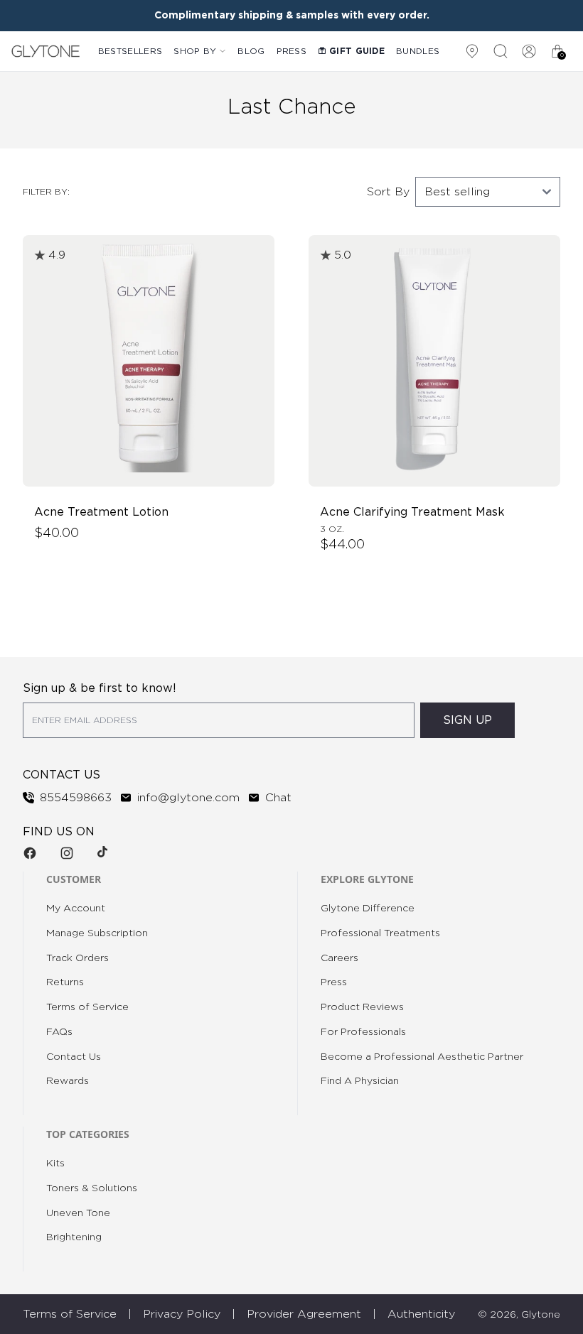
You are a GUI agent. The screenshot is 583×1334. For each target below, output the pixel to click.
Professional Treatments (380, 933)
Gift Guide (357, 51)
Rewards (67, 1081)
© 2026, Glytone (519, 1315)
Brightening (74, 1237)
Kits (55, 1163)
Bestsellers (130, 51)
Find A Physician (360, 1081)
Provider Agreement (304, 1314)
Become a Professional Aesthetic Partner (422, 1057)
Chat (278, 797)
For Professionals (363, 1032)
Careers (339, 958)
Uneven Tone (78, 1213)
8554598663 (76, 797)
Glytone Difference (367, 908)
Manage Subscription (97, 933)
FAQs (59, 1032)
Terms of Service (87, 1007)
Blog (250, 51)
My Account (75, 908)
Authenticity (421, 1314)
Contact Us (73, 1057)
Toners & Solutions (91, 1188)
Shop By (194, 51)
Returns (65, 982)
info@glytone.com (188, 797)
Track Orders (77, 958)
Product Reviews (362, 1007)
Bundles (417, 51)
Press (292, 51)
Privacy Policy (181, 1314)
